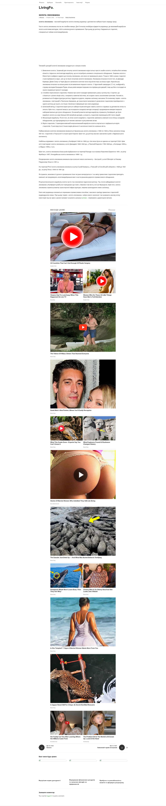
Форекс (87, 2)
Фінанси (41, 2)
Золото (48, 747)
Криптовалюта (68, 2)
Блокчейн (59, 2)
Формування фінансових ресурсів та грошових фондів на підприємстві (82, 782)
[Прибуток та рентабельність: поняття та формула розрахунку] (113, 768)
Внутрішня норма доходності (50, 780)
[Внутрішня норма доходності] (52, 768)
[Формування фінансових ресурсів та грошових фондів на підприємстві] (83, 768)
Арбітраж (50, 2)
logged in (49, 796)
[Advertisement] (83, 48)
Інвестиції (79, 2)
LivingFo (46, 7)
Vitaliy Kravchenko (70, 17)
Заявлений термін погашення (107, 747)
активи (84, 198)
